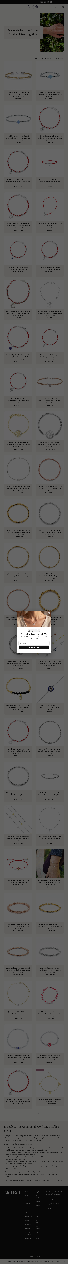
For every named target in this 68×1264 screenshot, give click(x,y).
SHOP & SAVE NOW (34, 647)
